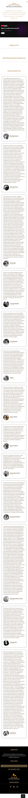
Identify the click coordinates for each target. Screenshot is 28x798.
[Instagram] (17, 786)
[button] (27, 2)
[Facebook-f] (10, 786)
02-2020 (12, 137)
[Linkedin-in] (14, 786)
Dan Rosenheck (14, 136)
